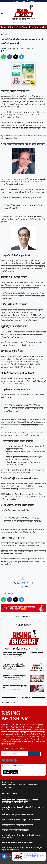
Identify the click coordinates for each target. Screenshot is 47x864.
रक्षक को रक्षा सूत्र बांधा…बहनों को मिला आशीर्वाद (17, 842)
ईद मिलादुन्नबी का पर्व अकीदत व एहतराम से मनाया (17, 825)
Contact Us (12, 784)
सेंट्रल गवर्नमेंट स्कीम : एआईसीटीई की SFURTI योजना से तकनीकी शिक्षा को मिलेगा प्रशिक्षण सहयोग (14, 666)
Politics (11, 26)
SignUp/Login (32, 784)
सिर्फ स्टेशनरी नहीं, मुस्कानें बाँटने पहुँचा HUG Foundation (21, 820)
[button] (44, 13)
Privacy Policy (7, 787)
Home (3, 26)
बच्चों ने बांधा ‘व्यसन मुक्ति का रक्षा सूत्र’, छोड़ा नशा (17, 814)
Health (43, 26)
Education (33, 26)
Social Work (22, 26)
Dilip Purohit (27, 583)
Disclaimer (22, 784)
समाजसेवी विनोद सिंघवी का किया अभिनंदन (15, 830)
